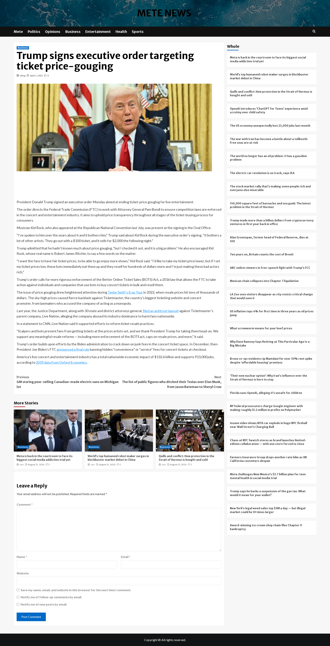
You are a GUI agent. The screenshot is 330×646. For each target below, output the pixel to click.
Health (121, 31)
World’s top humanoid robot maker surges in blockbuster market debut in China (118, 458)
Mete (18, 31)
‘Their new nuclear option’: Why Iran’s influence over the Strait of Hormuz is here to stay (268, 377)
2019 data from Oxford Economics (61, 362)
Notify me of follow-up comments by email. (51, 597)
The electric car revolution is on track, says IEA (262, 173)
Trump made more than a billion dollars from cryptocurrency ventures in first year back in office (272, 222)
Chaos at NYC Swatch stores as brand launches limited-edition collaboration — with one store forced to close (268, 442)
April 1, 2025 (36, 75)
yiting (22, 75)
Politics (34, 31)
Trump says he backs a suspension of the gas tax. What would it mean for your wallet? (268, 493)
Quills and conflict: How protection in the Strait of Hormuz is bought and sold (186, 458)
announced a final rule (73, 349)
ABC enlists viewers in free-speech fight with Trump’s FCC (270, 268)
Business (73, 31)
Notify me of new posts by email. (44, 604)
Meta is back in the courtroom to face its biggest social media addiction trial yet (45, 458)
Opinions (52, 31)
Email (125, 557)
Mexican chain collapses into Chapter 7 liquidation (264, 281)
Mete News (164, 13)
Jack (21, 464)
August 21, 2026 (36, 464)
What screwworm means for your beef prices (261, 328)
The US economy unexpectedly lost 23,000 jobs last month (270, 125)
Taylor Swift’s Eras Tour (125, 292)
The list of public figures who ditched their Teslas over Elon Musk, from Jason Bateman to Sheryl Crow (171, 382)
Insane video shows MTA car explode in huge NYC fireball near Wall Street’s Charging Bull (268, 425)
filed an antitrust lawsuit (161, 311)
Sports (138, 31)
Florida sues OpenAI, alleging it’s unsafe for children (266, 392)
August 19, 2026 (178, 464)
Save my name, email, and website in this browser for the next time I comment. (76, 590)
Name (22, 557)
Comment (25, 504)
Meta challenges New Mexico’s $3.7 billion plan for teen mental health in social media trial (268, 476)
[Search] (314, 31)
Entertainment (98, 31)
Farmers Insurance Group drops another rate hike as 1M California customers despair (268, 459)
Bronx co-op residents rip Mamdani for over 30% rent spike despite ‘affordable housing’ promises (271, 360)
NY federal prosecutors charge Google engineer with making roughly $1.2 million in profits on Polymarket (266, 408)
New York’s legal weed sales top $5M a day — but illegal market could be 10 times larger (267, 510)
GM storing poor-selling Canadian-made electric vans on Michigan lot (68, 382)
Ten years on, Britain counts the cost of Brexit (262, 254)
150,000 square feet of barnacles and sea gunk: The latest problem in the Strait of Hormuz (270, 205)
